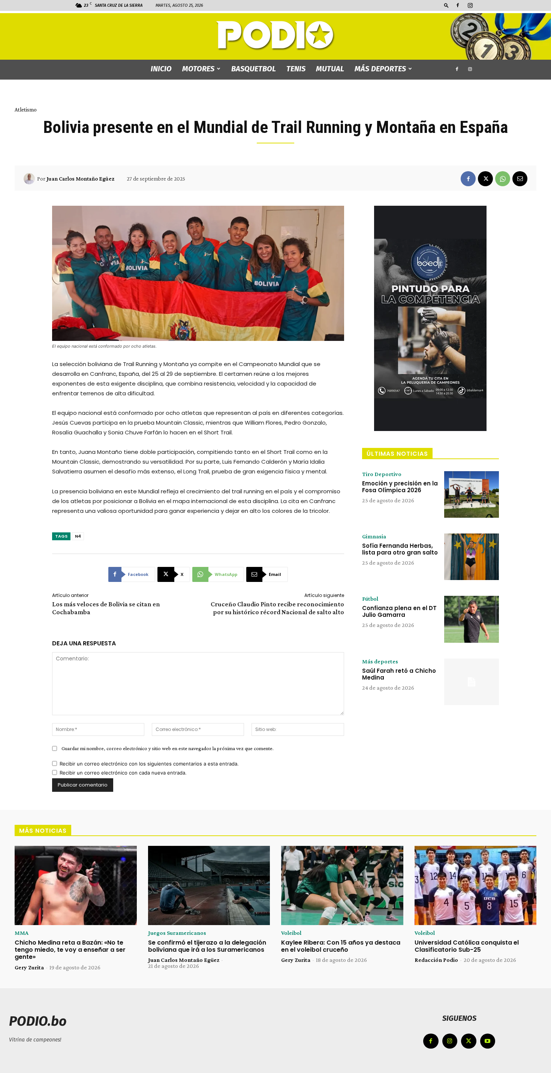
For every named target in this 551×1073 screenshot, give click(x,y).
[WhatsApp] (502, 178)
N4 (78, 536)
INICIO (161, 68)
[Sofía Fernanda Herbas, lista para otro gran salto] (471, 556)
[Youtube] (488, 1041)
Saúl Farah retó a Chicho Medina (399, 674)
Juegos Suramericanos (177, 933)
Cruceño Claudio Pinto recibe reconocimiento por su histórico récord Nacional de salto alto (277, 608)
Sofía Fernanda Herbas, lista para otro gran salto (400, 549)
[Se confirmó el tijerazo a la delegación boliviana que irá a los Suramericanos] (209, 885)
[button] (446, 5)
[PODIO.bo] (275, 36)
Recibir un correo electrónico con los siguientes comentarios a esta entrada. (149, 764)
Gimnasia (374, 536)
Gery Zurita (29, 967)
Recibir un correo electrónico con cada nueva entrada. (123, 773)
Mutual (330, 68)
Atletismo (26, 110)
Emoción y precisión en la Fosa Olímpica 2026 (400, 486)
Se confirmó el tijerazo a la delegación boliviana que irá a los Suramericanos (207, 946)
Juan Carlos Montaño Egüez (80, 179)
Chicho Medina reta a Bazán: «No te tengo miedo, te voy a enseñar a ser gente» (70, 949)
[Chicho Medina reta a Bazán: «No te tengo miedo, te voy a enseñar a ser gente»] (76, 885)
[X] (485, 178)
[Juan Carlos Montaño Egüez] (30, 178)
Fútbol (370, 599)
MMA (21, 933)
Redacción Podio (436, 960)
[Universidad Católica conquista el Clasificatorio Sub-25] (476, 885)
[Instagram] (470, 5)
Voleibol (291, 933)
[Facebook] (457, 5)
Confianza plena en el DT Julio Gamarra (399, 611)
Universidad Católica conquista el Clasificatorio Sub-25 (467, 946)
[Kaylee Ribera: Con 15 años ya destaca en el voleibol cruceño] (342, 885)
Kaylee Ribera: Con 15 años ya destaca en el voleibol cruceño (340, 946)
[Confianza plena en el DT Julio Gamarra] (471, 619)
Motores (198, 68)
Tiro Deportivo (381, 474)
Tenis (295, 68)
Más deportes (380, 68)
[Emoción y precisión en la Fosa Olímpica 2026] (471, 494)
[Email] (519, 178)
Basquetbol (253, 68)
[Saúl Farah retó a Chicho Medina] (471, 682)
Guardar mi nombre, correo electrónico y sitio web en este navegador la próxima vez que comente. (167, 748)
